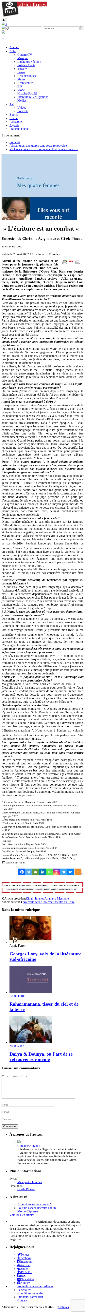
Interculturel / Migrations (32, 97)
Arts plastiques (26, 75)
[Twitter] (28, 872)
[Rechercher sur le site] (4, 20)
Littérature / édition (29, 61)
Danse (21, 72)
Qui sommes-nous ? (22, 1221)
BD (19, 86)
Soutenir (14, 142)
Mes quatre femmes (29, 1182)
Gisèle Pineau (26, 1189)
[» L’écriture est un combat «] (39, 219)
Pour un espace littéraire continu (37, 1207)
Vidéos (21, 107)
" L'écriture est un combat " (34, 1204)
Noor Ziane (16, 1045)
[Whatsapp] (49, 872)
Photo (21, 79)
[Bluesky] (70, 872)
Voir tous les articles (21, 1215)
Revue (13, 118)
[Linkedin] (42, 872)
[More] (78, 872)
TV (11, 104)
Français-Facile (18, 128)
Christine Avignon (28, 1145)
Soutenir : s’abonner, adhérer (35, 1286)
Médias (21, 100)
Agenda (14, 125)
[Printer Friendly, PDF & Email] (71, 264)
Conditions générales (30, 1293)
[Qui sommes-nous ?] (3, 32)
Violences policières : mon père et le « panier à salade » (43, 149)
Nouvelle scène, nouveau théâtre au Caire (49, 902)
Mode (21, 90)
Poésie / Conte (26, 65)
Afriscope (15, 121)
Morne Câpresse (27, 1211)
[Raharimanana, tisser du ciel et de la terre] (30, 992)
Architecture (25, 83)
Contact (22, 1300)
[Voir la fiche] (19, 1142)
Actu (12, 51)
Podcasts (22, 111)
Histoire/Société (27, 93)
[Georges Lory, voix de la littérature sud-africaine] (30, 942)
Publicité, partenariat (30, 1297)
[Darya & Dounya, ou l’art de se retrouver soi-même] (30, 1042)
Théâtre (22, 68)
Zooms (13, 114)
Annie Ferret (17, 995)
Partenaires (24, 1289)
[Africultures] (24, 16)
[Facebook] (21, 872)
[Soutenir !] (42, 888)
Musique (22, 58)
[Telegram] (63, 872)
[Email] (35, 872)
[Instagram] (56, 872)
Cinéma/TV (24, 54)
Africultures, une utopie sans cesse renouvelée (38, 145)
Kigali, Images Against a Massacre (47, 898)
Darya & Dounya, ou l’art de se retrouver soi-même (41, 1056)
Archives (63, 1307)
